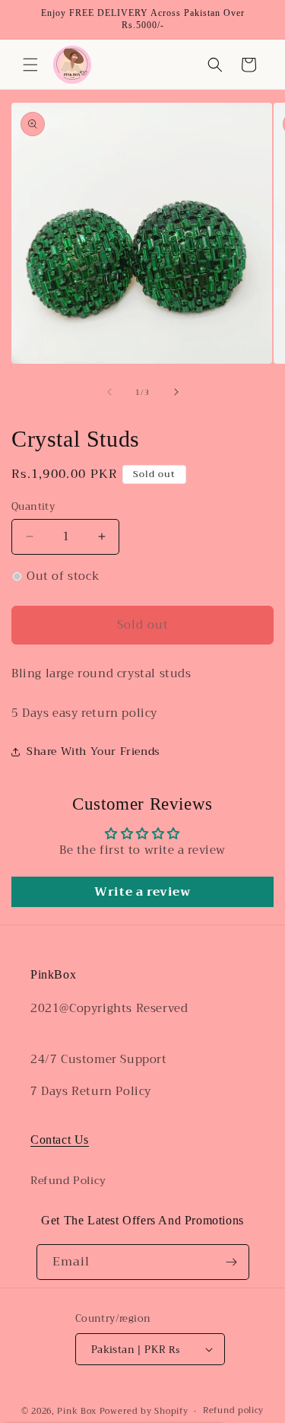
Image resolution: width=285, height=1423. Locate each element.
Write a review (142, 892)
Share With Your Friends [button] (93, 751)
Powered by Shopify (144, 1411)
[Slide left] (109, 392)
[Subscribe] (232, 1262)
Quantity (33, 506)
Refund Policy (68, 1180)
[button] (30, 64)
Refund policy (233, 1410)
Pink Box (77, 1411)
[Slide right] (176, 392)
